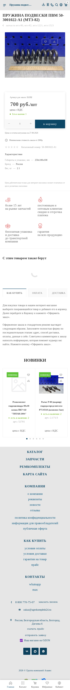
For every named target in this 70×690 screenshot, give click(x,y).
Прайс (35, 564)
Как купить (14, 293)
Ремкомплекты (35, 466)
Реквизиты (35, 499)
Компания (35, 486)
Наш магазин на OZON (37, 640)
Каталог (35, 452)
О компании (35, 493)
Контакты (35, 576)
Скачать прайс (35, 628)
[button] (26, 439)
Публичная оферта (35, 528)
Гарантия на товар (35, 559)
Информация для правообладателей (35, 523)
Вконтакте (26, 651)
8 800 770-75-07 (25, 602)
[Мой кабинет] (61, 5)
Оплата (37, 293)
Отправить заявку (35, 635)
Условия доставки (35, 553)
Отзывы (35, 510)
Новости (35, 504)
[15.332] (35, 55)
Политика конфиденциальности (35, 517)
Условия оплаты (35, 548)
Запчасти (35, 459)
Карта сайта (35, 474)
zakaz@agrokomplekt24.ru (37, 609)
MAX (35, 589)
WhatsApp (35, 584)
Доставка (58, 293)
